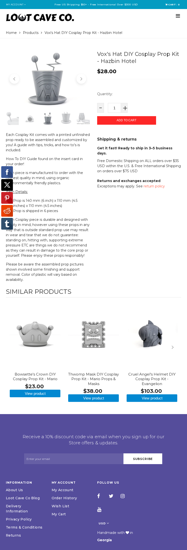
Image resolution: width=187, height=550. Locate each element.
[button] (14, 79)
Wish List (60, 506)
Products (30, 33)
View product (35, 393)
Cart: (174, 4)
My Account (63, 490)
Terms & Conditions (24, 527)
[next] (176, 347)
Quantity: (105, 94)
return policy (154, 186)
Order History (64, 498)
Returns (13, 535)
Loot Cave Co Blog (23, 498)
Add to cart (126, 120)
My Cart (59, 514)
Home (11, 33)
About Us (14, 490)
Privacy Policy (19, 519)
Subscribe (143, 459)
